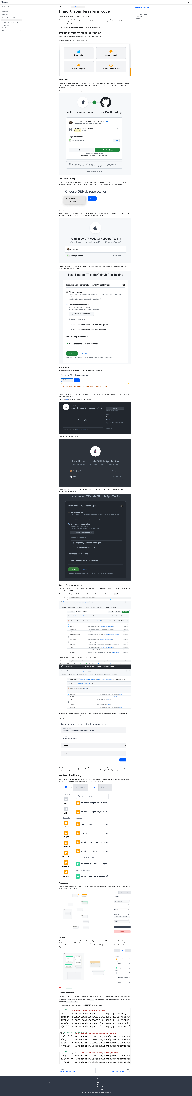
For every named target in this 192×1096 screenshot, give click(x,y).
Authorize (138, 9)
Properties (138, 18)
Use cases (4, 30)
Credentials (5, 25)
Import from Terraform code (10, 20)
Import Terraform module (141, 14)
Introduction (5, 6)
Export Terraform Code (9, 17)
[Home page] (60, 7)
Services (137, 20)
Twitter (99, 1087)
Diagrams (5, 12)
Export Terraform (139, 23)
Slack (98, 1082)
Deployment (5, 14)
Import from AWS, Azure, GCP (10, 22)
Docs (49, 1082)
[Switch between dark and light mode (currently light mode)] (189, 2)
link (67, 399)
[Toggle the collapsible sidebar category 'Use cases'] (20, 30)
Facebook (100, 1084)
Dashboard (5, 28)
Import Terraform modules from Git (142, 7)
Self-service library (138, 16)
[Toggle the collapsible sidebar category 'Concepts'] (20, 9)
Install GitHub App (140, 12)
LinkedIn (99, 1089)
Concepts (4, 9)
